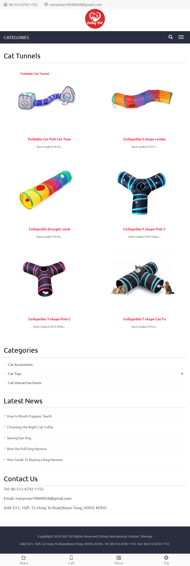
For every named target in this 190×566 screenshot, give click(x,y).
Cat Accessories (20, 364)
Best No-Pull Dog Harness (27, 448)
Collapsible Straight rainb (49, 229)
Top (166, 563)
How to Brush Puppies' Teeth (29, 416)
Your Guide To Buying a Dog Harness (35, 459)
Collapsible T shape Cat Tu (144, 319)
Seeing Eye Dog (19, 437)
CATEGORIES (16, 37)
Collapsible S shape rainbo (144, 139)
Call (71, 563)
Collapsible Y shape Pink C (144, 229)
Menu (118, 563)
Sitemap (146, 536)
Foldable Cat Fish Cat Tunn (49, 139)
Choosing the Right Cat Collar (30, 427)
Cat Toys (14, 373)
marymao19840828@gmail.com (75, 4)
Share (24, 563)
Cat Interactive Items (24, 382)
